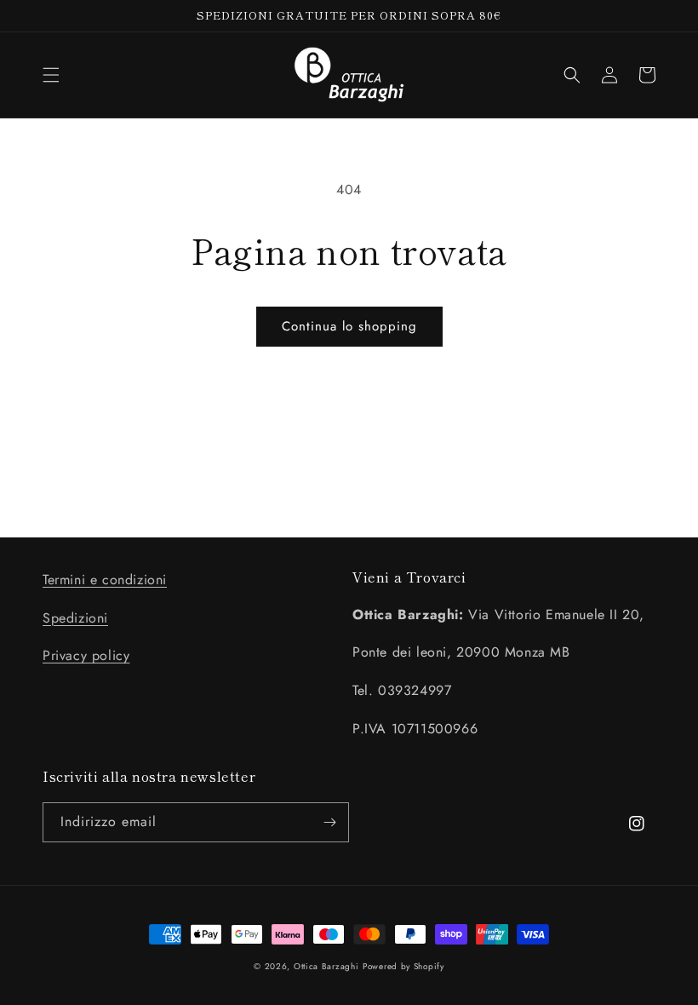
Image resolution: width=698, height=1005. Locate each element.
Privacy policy (86, 655)
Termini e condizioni (105, 579)
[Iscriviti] (329, 822)
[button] (51, 75)
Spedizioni (75, 618)
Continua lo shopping (349, 326)
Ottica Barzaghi (326, 966)
